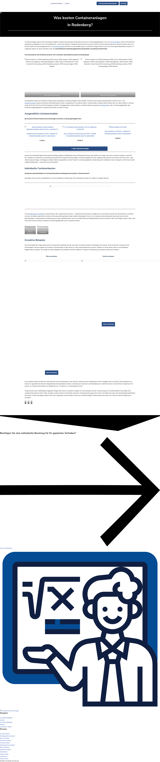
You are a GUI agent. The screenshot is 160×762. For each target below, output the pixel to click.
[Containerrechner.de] (40, 3)
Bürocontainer (4, 738)
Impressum (3, 752)
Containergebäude (58, 46)
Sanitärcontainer (30, 103)
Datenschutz (4, 754)
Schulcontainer (104, 105)
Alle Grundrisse (51, 373)
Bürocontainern (116, 42)
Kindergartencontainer (36, 214)
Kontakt (123, 3)
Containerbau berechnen (108, 3)
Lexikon (67, 3)
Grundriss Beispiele (56, 3)
